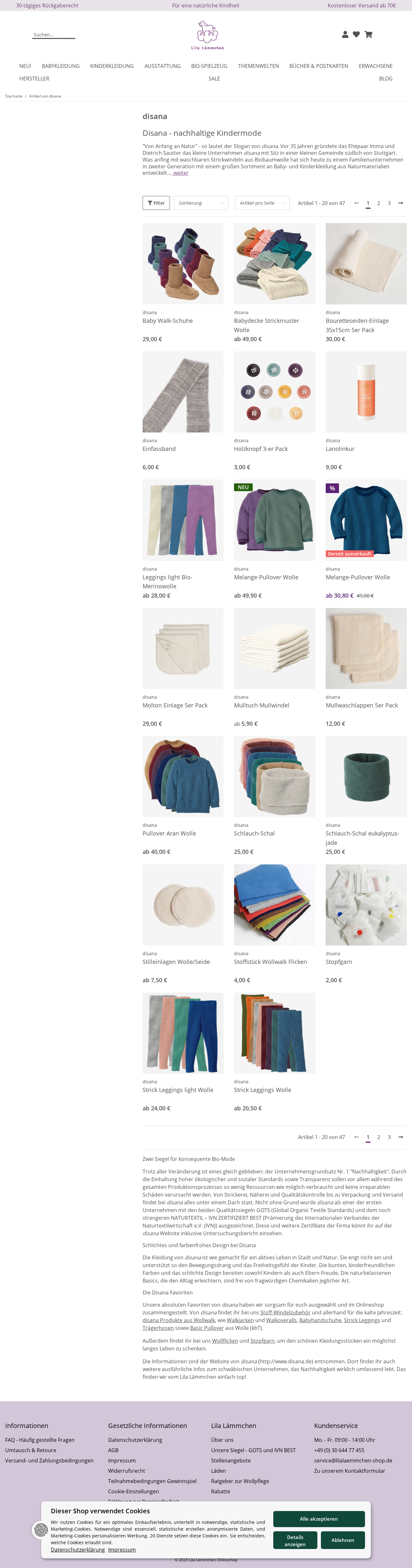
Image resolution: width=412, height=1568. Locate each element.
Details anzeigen (295, 1541)
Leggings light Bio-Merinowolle (167, 581)
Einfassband (159, 449)
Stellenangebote (231, 1460)
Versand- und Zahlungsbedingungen (49, 1460)
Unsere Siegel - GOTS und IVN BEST (253, 1450)
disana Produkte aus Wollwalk (179, 1320)
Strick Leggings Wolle (262, 1090)
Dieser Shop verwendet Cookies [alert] (100, 1511)
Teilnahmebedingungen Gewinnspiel (152, 1481)
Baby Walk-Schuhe (168, 320)
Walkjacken (240, 1320)
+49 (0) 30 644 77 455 (339, 1450)
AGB (113, 1450)
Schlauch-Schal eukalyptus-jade (362, 837)
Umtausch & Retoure (30, 1450)
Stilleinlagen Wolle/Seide (176, 962)
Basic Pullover (207, 1327)
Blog (386, 78)
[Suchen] (71, 35)
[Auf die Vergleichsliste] (379, 234)
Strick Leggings (362, 1320)
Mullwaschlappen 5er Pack (362, 705)
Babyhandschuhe (320, 1320)
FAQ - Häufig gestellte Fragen (40, 1439)
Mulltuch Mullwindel (261, 705)
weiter (180, 172)
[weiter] (401, 203)
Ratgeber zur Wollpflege (240, 1481)
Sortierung (190, 203)
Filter (158, 203)
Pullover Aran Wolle (169, 833)
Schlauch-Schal (254, 833)
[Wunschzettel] (356, 35)
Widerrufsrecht (126, 1470)
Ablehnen (343, 1540)
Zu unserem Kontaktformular (349, 1470)
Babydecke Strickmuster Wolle (266, 325)
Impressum (122, 1460)
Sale (214, 78)
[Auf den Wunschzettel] (396, 234)
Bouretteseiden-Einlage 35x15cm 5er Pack (357, 325)
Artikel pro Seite (257, 203)
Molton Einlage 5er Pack (175, 705)
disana (150, 312)
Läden (218, 1470)
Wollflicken (225, 1340)
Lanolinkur (340, 449)
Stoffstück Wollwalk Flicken (270, 962)
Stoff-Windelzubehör (285, 1312)
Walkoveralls (281, 1320)
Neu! (25, 66)
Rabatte (220, 1491)
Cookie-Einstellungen (133, 1491)
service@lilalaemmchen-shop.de (353, 1460)
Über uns (222, 1439)
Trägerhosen (158, 1327)
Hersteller (34, 78)
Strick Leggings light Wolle (178, 1090)
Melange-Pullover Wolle (266, 577)
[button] (345, 35)
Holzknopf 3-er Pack (261, 449)
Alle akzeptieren (319, 1519)
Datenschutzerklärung (135, 1439)
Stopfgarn (339, 962)
